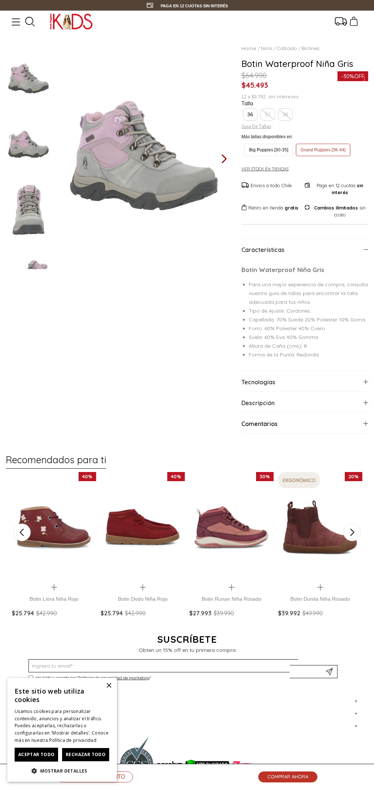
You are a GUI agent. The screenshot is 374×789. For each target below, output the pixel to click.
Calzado (286, 48)
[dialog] (62, 730)
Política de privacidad (73, 740)
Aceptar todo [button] (36, 754)
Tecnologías (258, 382)
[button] (250, 114)
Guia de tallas (256, 126)
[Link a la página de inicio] (249, 48)
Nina (266, 48)
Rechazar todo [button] (86, 754)
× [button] (108, 685)
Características (263, 249)
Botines (311, 48)
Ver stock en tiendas (265, 169)
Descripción (258, 403)
